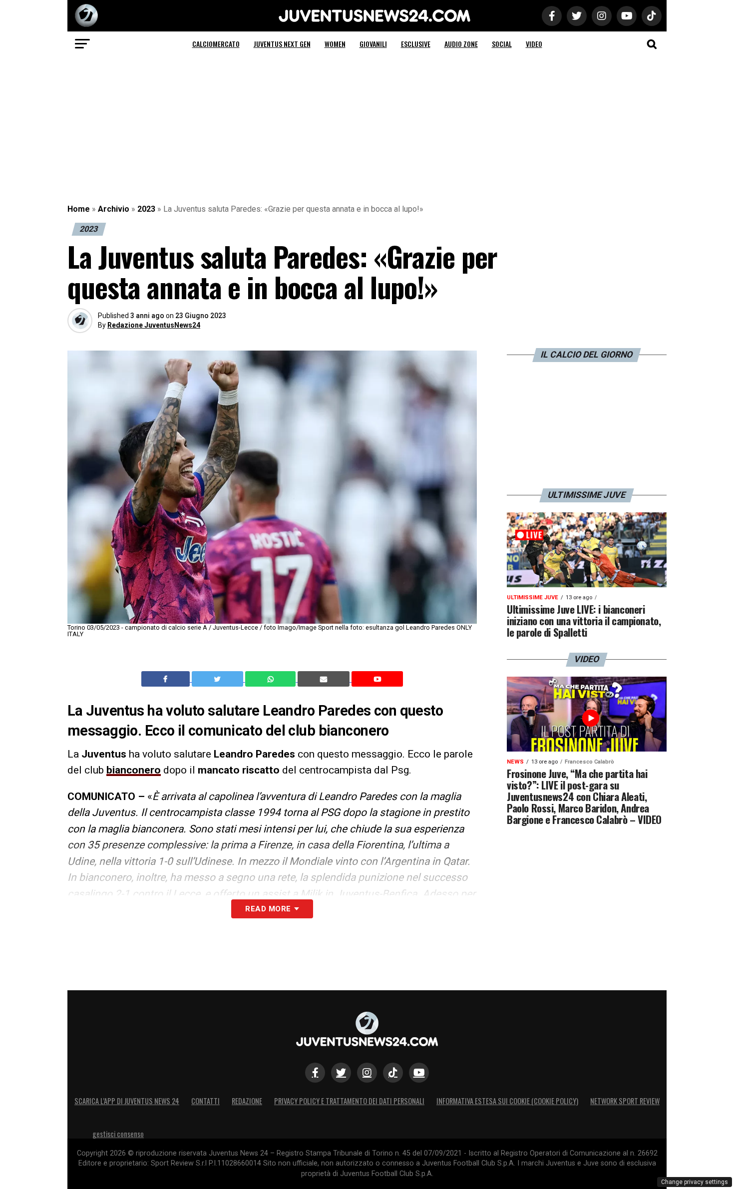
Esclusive (415, 43)
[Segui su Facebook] (315, 1073)
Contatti (205, 1101)
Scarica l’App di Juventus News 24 (126, 1101)
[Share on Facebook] (166, 679)
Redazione (247, 1101)
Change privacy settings (694, 1182)
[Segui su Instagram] (367, 1073)
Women (335, 43)
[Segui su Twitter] (341, 1073)
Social (502, 43)
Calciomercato (216, 43)
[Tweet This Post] (218, 679)
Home (78, 209)
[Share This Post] (271, 679)
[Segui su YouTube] (419, 1073)
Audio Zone (461, 43)
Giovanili (373, 43)
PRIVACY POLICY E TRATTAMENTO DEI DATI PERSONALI (349, 1101)
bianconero (133, 770)
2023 (146, 209)
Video (534, 43)
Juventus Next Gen (282, 43)
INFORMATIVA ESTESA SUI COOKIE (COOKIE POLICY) (507, 1101)
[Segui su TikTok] (393, 1073)
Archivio (113, 209)
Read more (268, 908)
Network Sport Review (625, 1101)
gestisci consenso (118, 1134)
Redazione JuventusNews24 (153, 325)
